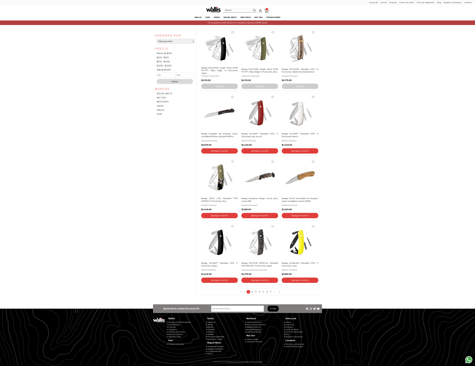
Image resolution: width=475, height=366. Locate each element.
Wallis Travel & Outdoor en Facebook (307, 309)
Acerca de (373, 2)
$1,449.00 (246, 145)
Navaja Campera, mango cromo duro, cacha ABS (259, 199)
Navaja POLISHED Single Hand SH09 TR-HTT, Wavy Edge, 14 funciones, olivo (259, 70)
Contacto (468, 2)
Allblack (285, 270)
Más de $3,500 (164, 70)
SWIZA (160, 106)
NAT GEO (161, 97)
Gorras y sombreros (176, 344)
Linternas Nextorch (254, 322)
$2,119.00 (206, 80)
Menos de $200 (164, 53)
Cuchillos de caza (214, 351)
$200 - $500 (163, 57)
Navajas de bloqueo (209, 140)
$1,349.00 (287, 209)
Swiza (217, 17)
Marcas (383, 2)
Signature (211, 322)
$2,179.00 (287, 80)
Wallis (198, 17)
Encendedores (174, 325)
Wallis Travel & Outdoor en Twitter (314, 309)
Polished (204, 76)
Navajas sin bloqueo (290, 205)
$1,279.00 (246, 274)
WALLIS (160, 110)
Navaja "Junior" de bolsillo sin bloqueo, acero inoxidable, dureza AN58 (300, 199)
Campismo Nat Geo (254, 342)
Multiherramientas (253, 332)
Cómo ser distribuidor (425, 2)
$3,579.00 (206, 145)
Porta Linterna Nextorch (256, 325)
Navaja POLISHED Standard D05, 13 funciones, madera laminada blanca (300, 70)
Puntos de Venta (406, 2)
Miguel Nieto (230, 17)
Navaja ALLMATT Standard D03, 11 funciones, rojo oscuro (259, 135)
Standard (293, 76)
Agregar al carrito (219, 151)
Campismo (172, 329)
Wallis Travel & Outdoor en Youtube (318, 309)
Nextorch (245, 17)
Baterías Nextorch (253, 327)
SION (159, 114)
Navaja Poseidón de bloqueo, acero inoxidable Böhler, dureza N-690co (219, 135)
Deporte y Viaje (174, 337)
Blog (439, 2)
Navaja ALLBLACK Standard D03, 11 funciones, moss (300, 264)
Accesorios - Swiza (214, 339)
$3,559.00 (287, 274)
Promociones (273, 17)
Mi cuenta (260, 10)
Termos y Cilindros (175, 334)
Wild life (204, 205)
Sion (207, 17)
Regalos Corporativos (453, 2)
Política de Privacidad (294, 346)
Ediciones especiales (249, 270)
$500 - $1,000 (163, 61)
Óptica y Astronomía (176, 332)
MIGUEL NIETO (164, 93)
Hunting (210, 332)
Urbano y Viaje (252, 339)
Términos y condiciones (294, 344)
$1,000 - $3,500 (164, 66)
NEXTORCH (163, 102)
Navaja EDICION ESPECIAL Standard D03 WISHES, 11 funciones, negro (259, 264)
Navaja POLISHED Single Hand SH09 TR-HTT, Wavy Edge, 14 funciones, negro (219, 70)
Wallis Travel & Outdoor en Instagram (311, 309)
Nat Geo (258, 17)
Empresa (393, 2)
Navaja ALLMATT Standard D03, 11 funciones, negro (219, 264)
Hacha (210, 354)
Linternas (172, 327)
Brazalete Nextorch (254, 329)
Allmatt (244, 140)
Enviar (273, 308)
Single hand (214, 76)
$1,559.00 (246, 209)
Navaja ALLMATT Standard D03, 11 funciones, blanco (300, 135)
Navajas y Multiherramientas (179, 322)
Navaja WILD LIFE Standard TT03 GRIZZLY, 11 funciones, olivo (219, 199)
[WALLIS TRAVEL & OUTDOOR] (213, 10)
